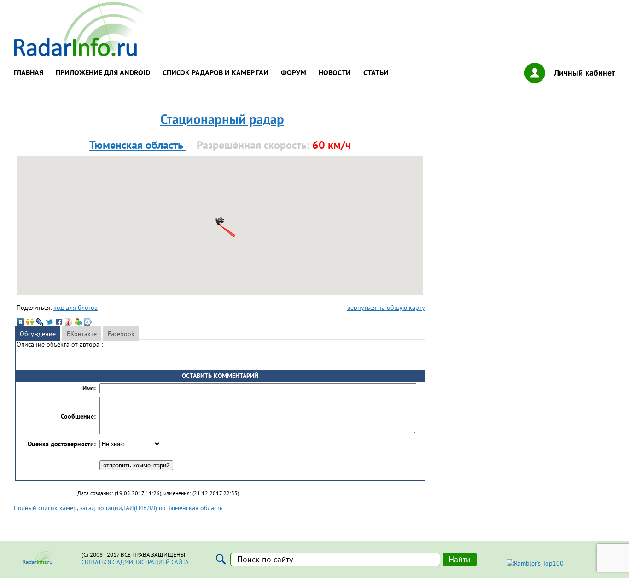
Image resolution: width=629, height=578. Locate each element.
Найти (459, 559)
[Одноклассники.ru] (30, 322)
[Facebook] (59, 322)
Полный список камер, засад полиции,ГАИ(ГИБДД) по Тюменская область (118, 507)
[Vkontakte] (20, 322)
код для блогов (75, 307)
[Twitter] (49, 322)
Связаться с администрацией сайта (135, 562)
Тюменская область (137, 145)
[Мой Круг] (88, 322)
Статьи (376, 72)
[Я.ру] (68, 322)
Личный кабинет (584, 72)
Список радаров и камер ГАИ (215, 72)
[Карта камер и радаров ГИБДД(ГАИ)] (80, 53)
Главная (28, 72)
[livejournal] (39, 322)
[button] (220, 220)
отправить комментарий (136, 465)
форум (293, 72)
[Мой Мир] (78, 322)
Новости (335, 72)
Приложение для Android (103, 72)
